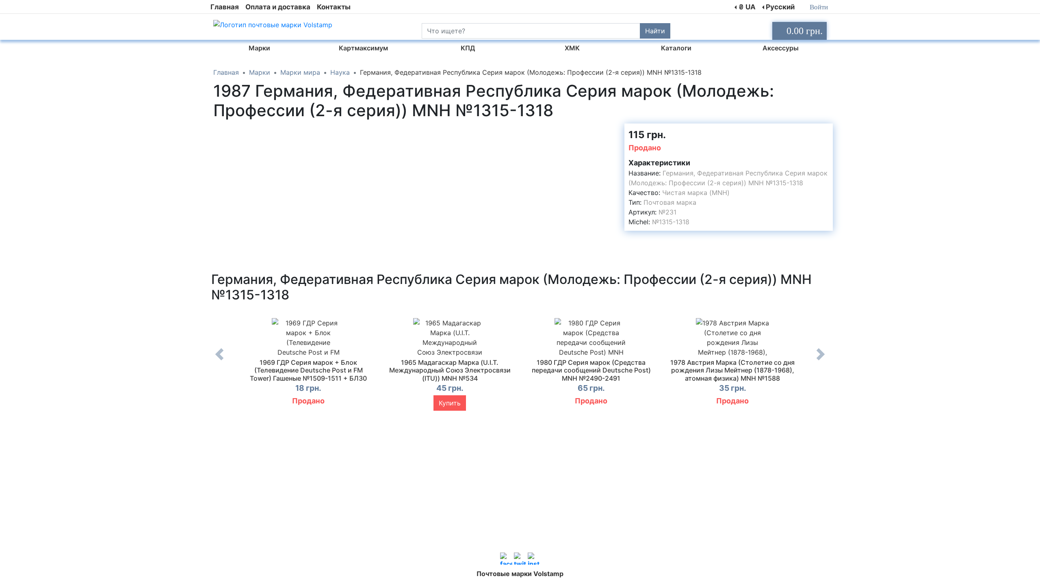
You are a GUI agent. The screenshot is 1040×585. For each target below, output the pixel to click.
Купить (450, 403)
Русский (780, 7)
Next (821, 360)
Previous (219, 360)
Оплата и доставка (277, 7)
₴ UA (747, 7)
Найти (655, 31)
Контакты (334, 7)
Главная (224, 7)
